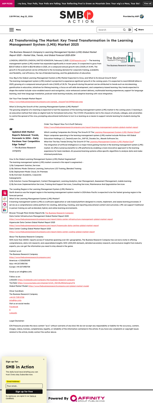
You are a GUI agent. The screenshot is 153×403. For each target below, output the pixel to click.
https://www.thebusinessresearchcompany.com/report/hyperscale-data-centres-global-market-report (54, 225)
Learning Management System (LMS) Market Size (111, 142)
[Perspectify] (4, 199)
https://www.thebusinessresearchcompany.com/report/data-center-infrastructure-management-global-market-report (61, 219)
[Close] (44, 359)
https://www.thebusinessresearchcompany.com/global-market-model (58, 286)
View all (147, 3)
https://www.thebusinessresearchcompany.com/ (30, 257)
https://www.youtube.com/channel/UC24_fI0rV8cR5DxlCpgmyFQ (46, 283)
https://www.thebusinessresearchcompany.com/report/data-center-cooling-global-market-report (52, 232)
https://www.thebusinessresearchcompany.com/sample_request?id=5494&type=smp (46, 102)
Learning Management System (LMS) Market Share (117, 132)
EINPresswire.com (78, 60)
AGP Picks (7, 3)
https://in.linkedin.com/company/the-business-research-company (46, 280)
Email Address (13, 381)
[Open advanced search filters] (129, 29)
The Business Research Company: (59, 213)
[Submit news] (4, 193)
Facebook (13, 307)
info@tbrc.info (15, 300)
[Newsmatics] (4, 210)
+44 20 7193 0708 (16, 297)
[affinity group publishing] (4, 204)
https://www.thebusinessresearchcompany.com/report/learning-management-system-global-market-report (91, 127)
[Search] (124, 29)
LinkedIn (13, 313)
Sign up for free (24, 391)
